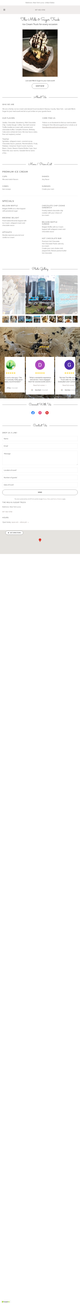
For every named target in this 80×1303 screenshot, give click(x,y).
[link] (40, 20)
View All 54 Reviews (40, 353)
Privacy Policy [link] (47, 499)
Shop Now (40, 86)
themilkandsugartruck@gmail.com (54, 127)
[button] (5, 10)
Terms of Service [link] (57, 499)
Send (40, 492)
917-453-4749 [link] (40, 10)
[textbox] (40, 438)
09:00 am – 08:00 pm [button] (19, 522)
